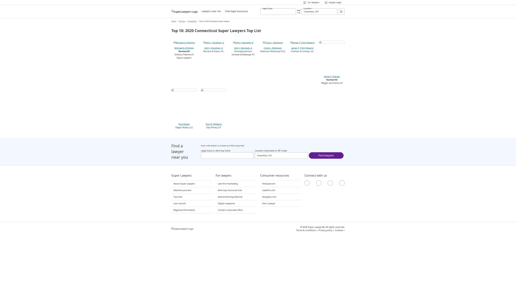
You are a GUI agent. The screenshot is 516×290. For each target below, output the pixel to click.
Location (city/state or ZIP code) (271, 150)
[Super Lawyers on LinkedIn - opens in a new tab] (342, 183)
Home (173, 21)
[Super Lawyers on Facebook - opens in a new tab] (307, 183)
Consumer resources (274, 175)
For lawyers (223, 175)
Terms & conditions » (307, 230)
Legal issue (267, 8)
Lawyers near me (211, 11)
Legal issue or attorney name (215, 150)
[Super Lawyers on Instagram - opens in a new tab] (318, 183)
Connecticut (192, 21)
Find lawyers (326, 155)
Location (307, 8)
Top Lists (182, 21)
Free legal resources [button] (236, 11)
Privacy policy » (326, 230)
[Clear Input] (292, 11)
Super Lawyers (181, 175)
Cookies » (340, 230)
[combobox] (278, 11)
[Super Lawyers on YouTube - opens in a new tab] (330, 183)
